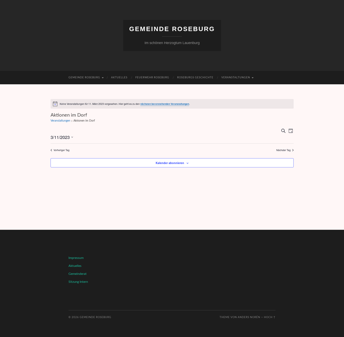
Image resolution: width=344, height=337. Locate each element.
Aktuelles (119, 77)
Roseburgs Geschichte (195, 77)
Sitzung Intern (78, 281)
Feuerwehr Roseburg (152, 77)
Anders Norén (249, 317)
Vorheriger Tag (61, 150)
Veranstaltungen (235, 77)
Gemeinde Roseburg (172, 28)
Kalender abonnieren (170, 163)
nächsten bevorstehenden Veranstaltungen (164, 104)
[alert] (172, 104)
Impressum (76, 257)
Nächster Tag (283, 150)
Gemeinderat (77, 273)
